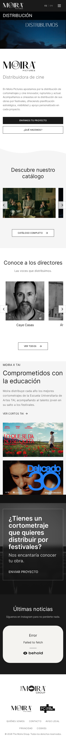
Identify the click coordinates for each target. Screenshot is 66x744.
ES (46, 5)
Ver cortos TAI (13, 413)
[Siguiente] (62, 205)
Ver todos (30, 346)
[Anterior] (3, 205)
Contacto (35, 721)
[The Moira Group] (33, 690)
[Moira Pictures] (13, 5)
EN (51, 5)
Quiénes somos (16, 721)
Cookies (41, 728)
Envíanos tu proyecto (33, 120)
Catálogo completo (30, 233)
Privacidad (26, 728)
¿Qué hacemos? (33, 129)
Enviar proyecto (23, 572)
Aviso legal (52, 721)
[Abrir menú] (59, 6)
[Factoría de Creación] (47, 708)
